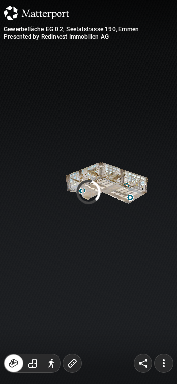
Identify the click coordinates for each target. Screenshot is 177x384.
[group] (32, 363)
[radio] (13, 363)
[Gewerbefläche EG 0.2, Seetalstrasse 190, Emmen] (88, 192)
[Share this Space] (143, 363)
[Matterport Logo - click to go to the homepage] (36, 13)
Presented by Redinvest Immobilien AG (56, 36)
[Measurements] (72, 363)
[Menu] (163, 363)
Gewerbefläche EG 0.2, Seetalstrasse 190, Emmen (71, 29)
